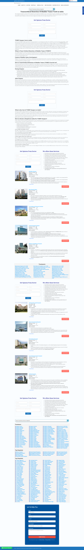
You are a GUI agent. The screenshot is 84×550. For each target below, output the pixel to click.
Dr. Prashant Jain (33, 466)
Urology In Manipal (19, 427)
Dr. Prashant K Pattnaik (62, 472)
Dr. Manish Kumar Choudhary (49, 491)
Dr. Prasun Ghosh (60, 483)
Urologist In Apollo (47, 440)
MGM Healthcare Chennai (35, 454)
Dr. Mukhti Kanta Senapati (62, 489)
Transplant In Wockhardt (62, 438)
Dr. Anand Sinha (46, 463)
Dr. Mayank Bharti (19, 482)
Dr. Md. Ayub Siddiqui (61, 471)
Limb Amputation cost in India (39, 268)
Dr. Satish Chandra (19, 471)
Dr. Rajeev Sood (33, 461)
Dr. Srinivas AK (60, 486)
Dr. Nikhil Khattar (60, 478)
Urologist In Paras (33, 438)
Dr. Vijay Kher (32, 499)
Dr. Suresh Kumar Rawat (34, 485)
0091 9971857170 (21, 1)
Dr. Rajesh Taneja (33, 462)
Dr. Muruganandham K (47, 492)
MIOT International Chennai (35, 455)
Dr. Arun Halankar (19, 472)
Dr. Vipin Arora (32, 486)
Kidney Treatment (60, 440)
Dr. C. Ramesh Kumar (61, 474)
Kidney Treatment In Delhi (62, 447)
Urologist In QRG (33, 437)
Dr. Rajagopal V (60, 466)
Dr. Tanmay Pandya (33, 480)
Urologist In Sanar (33, 436)
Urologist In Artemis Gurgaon (49, 439)
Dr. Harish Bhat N (19, 496)
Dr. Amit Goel (18, 498)
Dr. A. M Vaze (45, 488)
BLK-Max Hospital (19, 454)
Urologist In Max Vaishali (34, 442)
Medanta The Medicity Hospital (35, 243)
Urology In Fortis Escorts (20, 444)
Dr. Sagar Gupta (19, 473)
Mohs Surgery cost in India (57, 272)
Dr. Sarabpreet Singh (34, 489)
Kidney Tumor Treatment (62, 448)
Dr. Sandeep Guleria (33, 460)
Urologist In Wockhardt (34, 431)
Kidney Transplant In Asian (62, 427)
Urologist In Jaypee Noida (48, 429)
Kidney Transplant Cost (61, 431)
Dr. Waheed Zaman (19, 463)
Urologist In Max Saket (34, 443)
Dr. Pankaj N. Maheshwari (21, 494)
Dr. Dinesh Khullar (47, 460)
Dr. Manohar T (18, 497)
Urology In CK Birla (19, 447)
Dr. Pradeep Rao (60, 463)
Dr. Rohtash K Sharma (34, 474)
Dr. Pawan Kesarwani (34, 501)
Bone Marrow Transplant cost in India (40, 266)
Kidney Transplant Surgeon (62, 439)
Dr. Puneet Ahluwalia (61, 500)
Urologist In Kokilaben (47, 427)
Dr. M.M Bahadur (46, 478)
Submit (42, 35)
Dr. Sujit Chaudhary (33, 483)
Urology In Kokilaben (20, 439)
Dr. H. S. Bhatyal (19, 499)
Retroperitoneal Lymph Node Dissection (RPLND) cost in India (41, 270)
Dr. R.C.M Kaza (18, 465)
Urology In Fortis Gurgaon (21, 443)
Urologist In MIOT (33, 439)
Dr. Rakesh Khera (60, 479)
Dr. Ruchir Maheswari (47, 462)
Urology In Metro (19, 435)
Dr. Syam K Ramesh (47, 485)
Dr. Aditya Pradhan (33, 465)
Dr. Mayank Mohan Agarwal (62, 477)
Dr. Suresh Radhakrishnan (35, 490)
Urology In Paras (19, 432)
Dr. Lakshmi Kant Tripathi (35, 500)
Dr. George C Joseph (47, 494)
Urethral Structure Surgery (48, 443)
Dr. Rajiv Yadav (19, 477)
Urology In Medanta (33, 429)
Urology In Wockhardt (20, 430)
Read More (32, 184)
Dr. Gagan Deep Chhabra (48, 461)
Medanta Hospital (19, 452)
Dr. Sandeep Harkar (19, 479)
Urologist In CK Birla (47, 436)
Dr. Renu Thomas (46, 486)
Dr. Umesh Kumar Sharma (35, 491)
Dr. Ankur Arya (32, 475)
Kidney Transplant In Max (62, 432)
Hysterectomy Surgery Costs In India (22, 268)
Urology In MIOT (19, 433)
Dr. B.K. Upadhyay (33, 482)
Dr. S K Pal (18, 501)
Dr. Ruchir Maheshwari (61, 496)
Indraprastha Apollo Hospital (21, 456)
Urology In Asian (33, 428)
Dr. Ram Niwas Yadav (20, 485)
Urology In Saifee (19, 431)
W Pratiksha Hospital (33, 339)
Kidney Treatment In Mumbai (63, 445)
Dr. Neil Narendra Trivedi (48, 482)
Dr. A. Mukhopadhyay (20, 484)
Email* (29, 514)
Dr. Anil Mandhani (19, 480)
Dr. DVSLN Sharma (60, 465)
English (71, 0)
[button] (6, 548)
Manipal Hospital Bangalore (35, 452)
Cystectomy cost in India (38, 272)
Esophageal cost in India (19, 272)
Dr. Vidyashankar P (33, 479)
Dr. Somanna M (60, 487)
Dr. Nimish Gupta (19, 470)
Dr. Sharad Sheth (33, 469)
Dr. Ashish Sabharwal (61, 498)
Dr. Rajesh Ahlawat (19, 466)
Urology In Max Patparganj (21, 438)
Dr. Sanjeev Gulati (19, 500)
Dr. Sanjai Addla (60, 473)
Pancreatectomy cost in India (57, 267)
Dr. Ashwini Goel (33, 467)
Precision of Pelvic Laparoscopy (58, 273)
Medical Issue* (30, 528)
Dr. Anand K (45, 498)
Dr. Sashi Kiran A (46, 480)
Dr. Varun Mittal (19, 486)
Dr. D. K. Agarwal (33, 488)
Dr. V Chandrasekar (61, 461)
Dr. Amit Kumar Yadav (34, 472)
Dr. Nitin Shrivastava (20, 478)
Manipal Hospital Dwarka (62, 452)
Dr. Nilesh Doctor (46, 470)
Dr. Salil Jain (18, 487)
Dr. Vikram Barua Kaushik (21, 461)
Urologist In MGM (33, 440)
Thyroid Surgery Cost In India (20, 271)
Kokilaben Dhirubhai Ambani (49, 452)
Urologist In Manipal (47, 426)
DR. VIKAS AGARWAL (47, 464)
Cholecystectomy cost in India (58, 266)
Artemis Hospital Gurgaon (34, 225)
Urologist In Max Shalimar (35, 444)
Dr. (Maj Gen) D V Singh (20, 489)
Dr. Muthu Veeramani (61, 469)
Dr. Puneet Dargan (47, 472)
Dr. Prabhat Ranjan (61, 491)
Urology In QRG (32, 427)
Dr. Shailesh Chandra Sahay (35, 471)
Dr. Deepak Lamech (61, 476)
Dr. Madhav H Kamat (34, 464)
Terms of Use (41, 539)
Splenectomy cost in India (57, 268)
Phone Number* (31, 523)
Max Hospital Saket (19, 455)
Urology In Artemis (33, 426)
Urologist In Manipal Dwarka (35, 447)
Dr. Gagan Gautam (61, 499)
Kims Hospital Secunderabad (35, 453)
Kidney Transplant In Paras (62, 436)
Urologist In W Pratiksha (34, 432)
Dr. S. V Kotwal (18, 476)
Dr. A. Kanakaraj (46, 469)
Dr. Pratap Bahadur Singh (48, 501)
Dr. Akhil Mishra (33, 484)
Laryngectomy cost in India (38, 277)
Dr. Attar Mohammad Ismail (35, 470)
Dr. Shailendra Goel (61, 494)
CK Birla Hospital (32, 374)
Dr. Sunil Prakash (19, 462)
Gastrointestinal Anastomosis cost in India (41, 267)
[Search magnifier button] (54, 9)
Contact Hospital (65, 186)
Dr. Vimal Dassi (60, 492)
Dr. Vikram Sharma (19, 483)
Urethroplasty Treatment (48, 442)
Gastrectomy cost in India (20, 273)
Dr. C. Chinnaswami (61, 475)
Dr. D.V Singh (45, 496)
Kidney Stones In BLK (61, 429)
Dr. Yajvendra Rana (33, 476)
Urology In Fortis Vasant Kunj (21, 441)
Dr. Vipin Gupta (19, 475)
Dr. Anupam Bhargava (20, 492)
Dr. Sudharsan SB (46, 467)
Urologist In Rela (46, 435)
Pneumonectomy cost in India (39, 274)
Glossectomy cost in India (38, 275)
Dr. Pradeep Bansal (33, 497)
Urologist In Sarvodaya (34, 435)
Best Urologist (46, 444)
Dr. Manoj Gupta (46, 471)
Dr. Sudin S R (45, 484)
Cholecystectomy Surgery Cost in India (22, 275)
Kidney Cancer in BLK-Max (62, 426)
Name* (29, 510)
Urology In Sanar (19, 426)
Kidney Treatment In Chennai (63, 441)
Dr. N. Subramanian (33, 487)
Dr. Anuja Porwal (46, 476)
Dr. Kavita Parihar (46, 479)
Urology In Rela (19, 445)
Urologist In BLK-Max (47, 437)
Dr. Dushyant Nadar (47, 474)
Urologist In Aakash (47, 441)
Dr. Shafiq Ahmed (46, 495)
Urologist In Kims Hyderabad (48, 428)
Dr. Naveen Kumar (60, 490)
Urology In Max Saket (20, 436)
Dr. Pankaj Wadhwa (61, 482)
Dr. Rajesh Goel (32, 477)
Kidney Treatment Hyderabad (63, 444)
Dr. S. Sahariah (18, 495)
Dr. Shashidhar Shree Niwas (35, 492)
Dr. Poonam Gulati (19, 469)
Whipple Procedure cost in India (21, 274)
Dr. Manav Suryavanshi (61, 480)
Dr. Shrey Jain (46, 500)
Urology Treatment (19, 428)
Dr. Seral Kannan (60, 470)
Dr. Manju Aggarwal (19, 460)
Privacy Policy (47, 539)
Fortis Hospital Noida (61, 454)
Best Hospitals (17, 3)
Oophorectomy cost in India (20, 269)
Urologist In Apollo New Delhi (49, 431)
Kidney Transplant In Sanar (62, 437)
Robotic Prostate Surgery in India (21, 267)
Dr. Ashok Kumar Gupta (62, 488)
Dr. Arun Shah (60, 467)
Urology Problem (19, 429)
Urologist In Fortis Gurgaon (48, 433)
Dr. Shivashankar (60, 485)
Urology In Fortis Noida (20, 442)
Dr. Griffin (45, 465)
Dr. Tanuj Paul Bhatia (61, 464)
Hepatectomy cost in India (57, 269)
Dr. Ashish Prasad (33, 478)
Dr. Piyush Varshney (47, 477)
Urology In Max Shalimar (20, 437)
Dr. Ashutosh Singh (61, 462)
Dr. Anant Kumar (33, 463)
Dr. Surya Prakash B (47, 487)
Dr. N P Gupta (32, 498)
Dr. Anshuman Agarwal (20, 491)
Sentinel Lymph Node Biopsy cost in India (23, 277)
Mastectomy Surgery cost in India (21, 266)
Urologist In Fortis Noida (48, 432)
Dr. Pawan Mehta (33, 473)
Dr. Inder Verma (46, 497)
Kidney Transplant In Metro (62, 435)
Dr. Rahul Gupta (46, 473)
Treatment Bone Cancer (56, 271)
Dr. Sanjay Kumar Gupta (62, 484)
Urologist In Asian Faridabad (48, 438)
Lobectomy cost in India (38, 273)
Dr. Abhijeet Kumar (47, 475)
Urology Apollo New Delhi (34, 430)
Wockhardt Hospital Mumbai (49, 453)
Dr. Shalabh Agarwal (47, 490)
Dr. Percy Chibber (19, 474)
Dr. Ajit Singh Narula (34, 494)
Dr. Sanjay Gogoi (19, 490)
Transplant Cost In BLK (61, 430)
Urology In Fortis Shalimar (21, 440)
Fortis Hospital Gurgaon (20, 453)
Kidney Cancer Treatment (48, 447)
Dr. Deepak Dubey (60, 460)
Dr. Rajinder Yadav (19, 467)
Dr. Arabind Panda (47, 483)
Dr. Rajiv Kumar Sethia (34, 496)
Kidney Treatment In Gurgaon (63, 443)
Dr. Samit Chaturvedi (61, 497)
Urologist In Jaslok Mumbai (48, 430)
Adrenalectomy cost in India (57, 270)
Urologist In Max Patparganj (35, 445)
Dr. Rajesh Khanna (33, 495)
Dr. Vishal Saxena (19, 488)
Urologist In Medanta (34, 441)
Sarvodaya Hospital (47, 455)
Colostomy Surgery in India (20, 270)
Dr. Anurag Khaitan (47, 499)
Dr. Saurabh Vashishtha (62, 495)
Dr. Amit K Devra (46, 489)
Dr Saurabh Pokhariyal (20, 464)
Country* (30, 518)
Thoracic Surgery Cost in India (39, 271)
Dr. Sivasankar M (46, 466)
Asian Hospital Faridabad (62, 453)
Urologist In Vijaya (33, 433)
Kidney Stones (60, 428)
